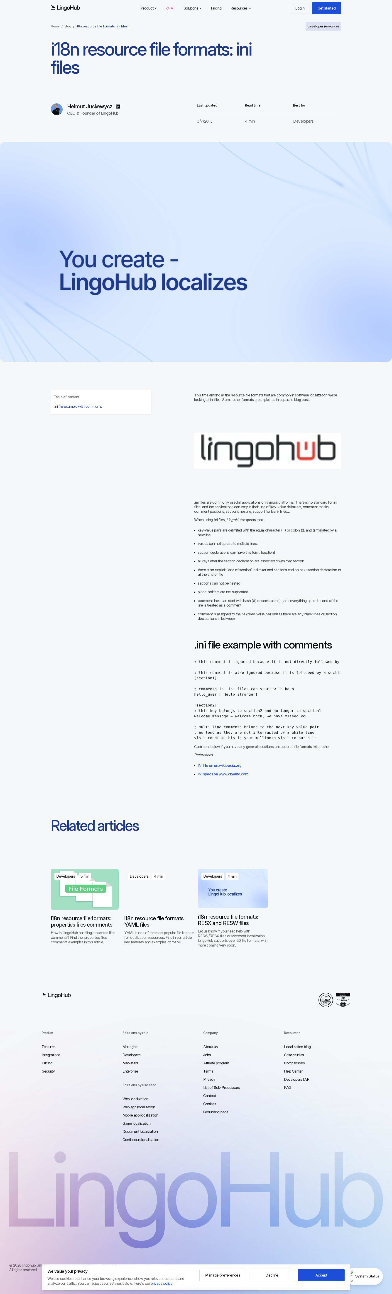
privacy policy (161, 1283)
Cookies (209, 1104)
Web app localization (138, 1107)
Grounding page (215, 1112)
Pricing (216, 8)
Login (299, 8)
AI (172, 8)
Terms (208, 1071)
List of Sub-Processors (221, 1087)
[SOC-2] (325, 1000)
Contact (209, 1095)
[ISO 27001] (343, 1000)
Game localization (136, 1123)
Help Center (293, 1071)
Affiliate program (216, 1063)
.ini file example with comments (78, 406)
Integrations (51, 1055)
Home (55, 26)
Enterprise (130, 1071)
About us (210, 1046)
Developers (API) (298, 1079)
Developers (131, 1055)
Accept (321, 1275)
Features (48, 1046)
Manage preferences (222, 1275)
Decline (272, 1275)
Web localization (135, 1099)
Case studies (294, 1055)
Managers (130, 1046)
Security (48, 1071)
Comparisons (294, 1063)
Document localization (140, 1131)
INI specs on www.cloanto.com (223, 774)
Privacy (209, 1079)
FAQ (287, 1087)
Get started (327, 8)
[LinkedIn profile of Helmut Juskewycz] (118, 106)
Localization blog (297, 1046)
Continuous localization (140, 1139)
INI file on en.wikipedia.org (219, 765)
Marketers (130, 1063)
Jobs (207, 1055)
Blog (67, 26)
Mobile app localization (140, 1115)
